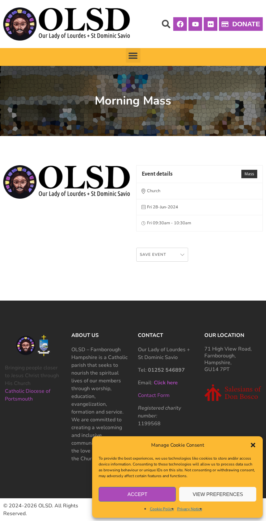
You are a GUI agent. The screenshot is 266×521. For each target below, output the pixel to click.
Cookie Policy (162, 509)
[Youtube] (195, 24)
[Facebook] (180, 24)
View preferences (218, 494)
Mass (249, 174)
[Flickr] (210, 24)
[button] (253, 445)
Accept (137, 494)
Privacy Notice (189, 509)
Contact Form (154, 395)
